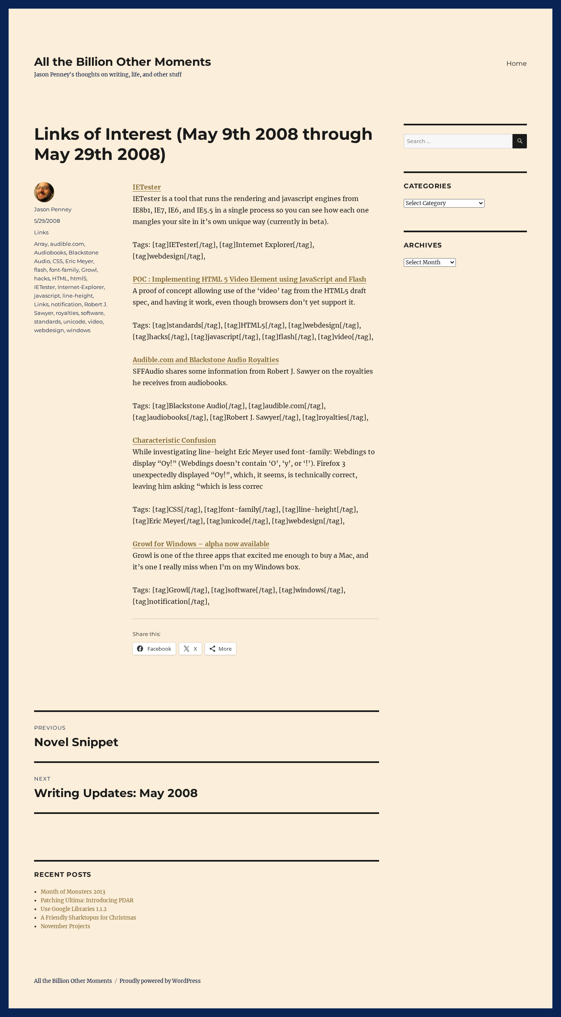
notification (66, 304)
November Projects (65, 926)
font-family (64, 269)
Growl (89, 269)
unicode (74, 321)
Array (41, 243)
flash (40, 269)
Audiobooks (50, 252)
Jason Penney (52, 209)
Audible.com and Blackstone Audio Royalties (206, 360)
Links (41, 232)
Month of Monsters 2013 (73, 891)
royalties (67, 313)
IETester (147, 187)
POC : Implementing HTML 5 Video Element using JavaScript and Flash (249, 279)
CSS (58, 261)
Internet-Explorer (80, 287)
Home (516, 63)
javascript (47, 295)
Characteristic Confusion (174, 440)
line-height (77, 295)
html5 (78, 278)
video (95, 321)
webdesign (49, 330)
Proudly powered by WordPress (160, 981)
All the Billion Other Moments (122, 62)
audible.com (67, 243)
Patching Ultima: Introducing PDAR (87, 900)
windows (78, 330)
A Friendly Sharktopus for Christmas (88, 917)
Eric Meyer (79, 261)
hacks (42, 278)
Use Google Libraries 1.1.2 (74, 909)
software (92, 313)
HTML (60, 278)
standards (47, 321)
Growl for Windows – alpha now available (201, 544)
